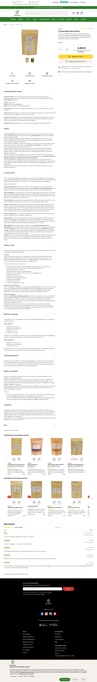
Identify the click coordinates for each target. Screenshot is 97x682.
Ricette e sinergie (11, 314)
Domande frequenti (28, 647)
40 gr (61, 42)
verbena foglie (14, 333)
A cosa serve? (9, 173)
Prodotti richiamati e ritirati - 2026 (64, 656)
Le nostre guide (59, 639)
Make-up (54, 19)
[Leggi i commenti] (84, 28)
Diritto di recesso (59, 650)
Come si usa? (9, 245)
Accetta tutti (64, 679)
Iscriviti (68, 589)
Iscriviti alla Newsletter (36, 584)
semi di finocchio (15, 342)
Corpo (35, 19)
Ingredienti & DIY (45, 19)
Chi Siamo (57, 634)
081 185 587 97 (19, 2)
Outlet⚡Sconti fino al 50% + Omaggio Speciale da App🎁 (48, 7)
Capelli (21, 19)
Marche (83, 19)
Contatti (25, 652)
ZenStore (60, 28)
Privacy (57, 653)
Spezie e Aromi (19, 24)
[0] (77, 14)
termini (43, 594)
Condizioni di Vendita (61, 648)
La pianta (7, 405)
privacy (50, 592)
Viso (28, 19)
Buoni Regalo (26, 650)
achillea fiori (14, 329)
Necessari (14, 676)
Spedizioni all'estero (28, 642)
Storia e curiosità (11, 371)
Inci (5, 425)
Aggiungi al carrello (77, 56)
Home (7, 24)
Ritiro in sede (26, 634)
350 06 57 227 (36, 2)
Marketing (32, 676)
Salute (76, 19)
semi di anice (14, 331)
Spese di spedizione (28, 637)
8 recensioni (90, 28)
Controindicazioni (11, 355)
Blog (56, 642)
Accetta (75, 679)
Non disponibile (74, 459)
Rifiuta (83, 679)
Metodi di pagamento (29, 639)
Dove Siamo (58, 637)
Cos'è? (6, 128)
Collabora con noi (28, 644)
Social (26, 676)
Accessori (62, 19)
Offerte (13, 19)
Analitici (20, 676)
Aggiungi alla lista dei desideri (77, 61)
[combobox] (46, 13)
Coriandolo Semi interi (13, 91)
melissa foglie (14, 326)
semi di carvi (14, 346)
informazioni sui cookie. (26, 674)
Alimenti (69, 19)
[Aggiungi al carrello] (14, 459)
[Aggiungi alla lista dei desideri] (19, 459)
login (27, 574)
